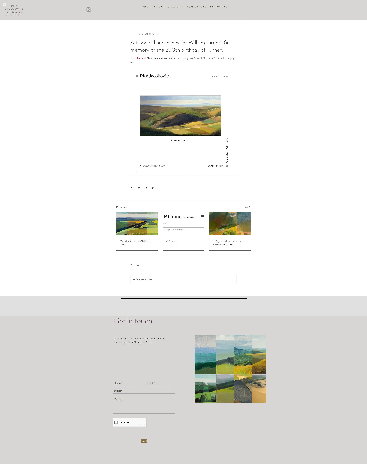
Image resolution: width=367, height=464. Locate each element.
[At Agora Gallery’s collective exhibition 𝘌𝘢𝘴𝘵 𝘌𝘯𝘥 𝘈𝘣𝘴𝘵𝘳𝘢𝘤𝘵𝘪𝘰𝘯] (230, 223)
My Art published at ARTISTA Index (135, 242)
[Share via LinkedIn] (146, 187)
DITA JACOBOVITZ (14, 7)
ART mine (171, 241)
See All (248, 206)
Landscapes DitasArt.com (14, 13)
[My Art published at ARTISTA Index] (137, 223)
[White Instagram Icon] (4, 4)
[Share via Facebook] (131, 187)
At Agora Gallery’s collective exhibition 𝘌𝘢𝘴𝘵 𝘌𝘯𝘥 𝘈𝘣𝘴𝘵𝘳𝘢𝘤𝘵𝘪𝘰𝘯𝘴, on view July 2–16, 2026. (229, 242)
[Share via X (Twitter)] (138, 187)
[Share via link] (153, 187)
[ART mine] (183, 223)
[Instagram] (89, 10)
